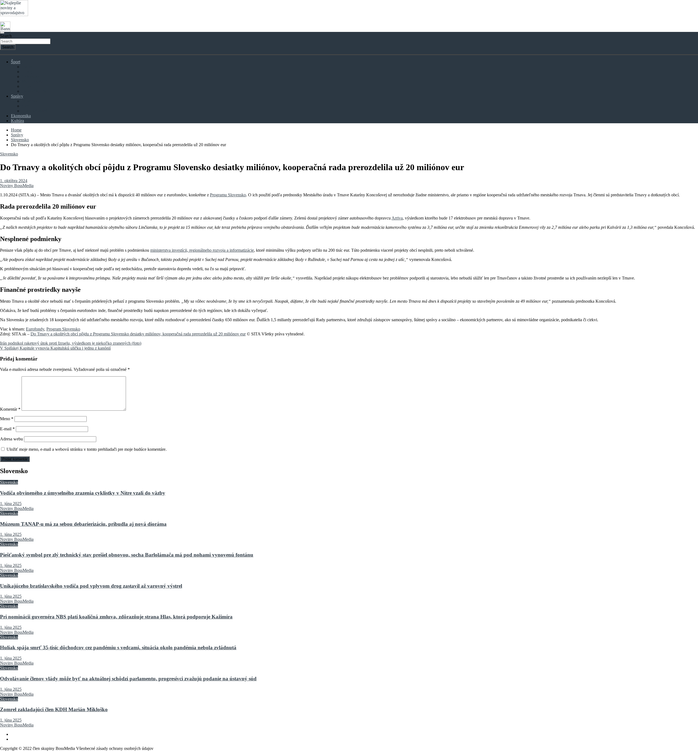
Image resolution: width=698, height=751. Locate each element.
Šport (15, 61)
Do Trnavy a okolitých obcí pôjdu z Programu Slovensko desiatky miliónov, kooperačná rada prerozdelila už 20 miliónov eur (138, 334)
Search (6, 36)
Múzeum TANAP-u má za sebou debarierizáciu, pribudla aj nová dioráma (83, 524)
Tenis (26, 86)
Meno (6, 418)
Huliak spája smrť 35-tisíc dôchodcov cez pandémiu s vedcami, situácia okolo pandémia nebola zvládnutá (118, 647)
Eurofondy (35, 329)
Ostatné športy (34, 91)
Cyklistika (30, 76)
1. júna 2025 (11, 503)
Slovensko (31, 101)
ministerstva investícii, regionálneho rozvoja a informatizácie (202, 250)
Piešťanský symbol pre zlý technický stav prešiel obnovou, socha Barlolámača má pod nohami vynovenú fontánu (126, 555)
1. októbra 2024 (13, 180)
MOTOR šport (34, 81)
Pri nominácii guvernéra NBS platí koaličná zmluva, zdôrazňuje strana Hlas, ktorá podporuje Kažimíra (116, 617)
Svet (25, 106)
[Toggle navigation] (2, 33)
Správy (17, 96)
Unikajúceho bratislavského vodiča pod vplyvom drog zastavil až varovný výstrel (91, 586)
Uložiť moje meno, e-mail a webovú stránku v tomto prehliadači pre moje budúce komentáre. (87, 449)
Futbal (27, 66)
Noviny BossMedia (17, 185)
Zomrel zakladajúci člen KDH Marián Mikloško (54, 709)
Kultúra (17, 120)
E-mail (7, 428)
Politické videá (34, 111)
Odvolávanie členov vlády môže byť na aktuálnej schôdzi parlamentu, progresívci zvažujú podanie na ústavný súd (128, 678)
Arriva (397, 218)
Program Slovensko (63, 329)
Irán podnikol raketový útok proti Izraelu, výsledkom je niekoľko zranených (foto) (70, 343)
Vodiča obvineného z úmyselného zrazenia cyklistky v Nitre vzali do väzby (82, 493)
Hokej (27, 71)
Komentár (10, 409)
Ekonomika (21, 115)
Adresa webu (11, 439)
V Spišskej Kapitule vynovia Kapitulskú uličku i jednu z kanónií (55, 348)
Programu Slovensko (228, 195)
